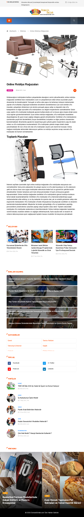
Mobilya (23, 31)
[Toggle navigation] (9, 20)
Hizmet (20, 383)
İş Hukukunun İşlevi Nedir (28, 398)
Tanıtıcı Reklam (48, 341)
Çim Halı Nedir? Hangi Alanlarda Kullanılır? (35, 433)
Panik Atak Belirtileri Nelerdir (29, 409)
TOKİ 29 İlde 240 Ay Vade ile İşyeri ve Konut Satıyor (38, 386)
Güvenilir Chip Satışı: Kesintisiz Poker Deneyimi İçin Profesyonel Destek (66, 247)
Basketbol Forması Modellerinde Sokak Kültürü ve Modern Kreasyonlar (20, 500)
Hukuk (19, 395)
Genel (10, 240)
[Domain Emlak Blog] (42, 12)
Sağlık (45, 346)
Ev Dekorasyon (22, 430)
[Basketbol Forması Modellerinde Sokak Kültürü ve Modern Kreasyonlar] (21, 480)
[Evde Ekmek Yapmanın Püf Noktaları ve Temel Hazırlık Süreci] (63, 480)
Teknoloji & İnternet (64, 240)
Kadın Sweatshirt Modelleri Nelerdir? (33, 421)
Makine (36, 240)
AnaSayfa (13, 31)
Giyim (19, 418)
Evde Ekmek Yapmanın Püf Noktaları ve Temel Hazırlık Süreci (63, 501)
